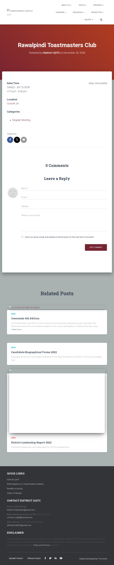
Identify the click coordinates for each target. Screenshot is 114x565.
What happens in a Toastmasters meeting (25, 484)
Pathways (97, 5)
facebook (45, 558)
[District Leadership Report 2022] (57, 401)
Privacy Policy (34, 558)
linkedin (55, 558)
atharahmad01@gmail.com (19, 525)
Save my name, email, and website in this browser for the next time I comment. (59, 237)
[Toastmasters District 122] (20, 12)
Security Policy (16, 558)
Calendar (60, 12)
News (13, 314)
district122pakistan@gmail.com (21, 510)
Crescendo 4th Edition (25, 318)
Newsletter (96, 12)
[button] (70, 5)
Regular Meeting (21, 120)
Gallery (88, 20)
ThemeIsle (102, 559)
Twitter (50, 558)
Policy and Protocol (41, 545)
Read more (16, 329)
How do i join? (13, 479)
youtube (61, 558)
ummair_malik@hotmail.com (20, 517)
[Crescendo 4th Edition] (24, 307)
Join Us (81, 5)
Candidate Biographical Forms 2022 (34, 352)
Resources (78, 12)
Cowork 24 (12, 103)
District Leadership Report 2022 (31, 442)
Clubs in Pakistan (14, 493)
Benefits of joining (15, 488)
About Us (66, 5)
